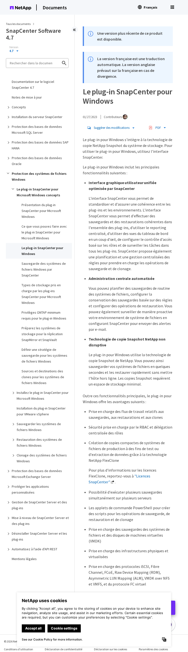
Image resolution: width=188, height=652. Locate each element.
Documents (55, 7)
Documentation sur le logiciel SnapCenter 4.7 (33, 84)
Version (13, 47)
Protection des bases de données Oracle (37, 161)
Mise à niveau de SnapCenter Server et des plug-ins (40, 521)
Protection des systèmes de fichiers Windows (39, 176)
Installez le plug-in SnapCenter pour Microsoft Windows (43, 395)
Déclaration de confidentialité (63, 649)
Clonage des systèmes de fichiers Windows (42, 458)
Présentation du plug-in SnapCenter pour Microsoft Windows (41, 211)
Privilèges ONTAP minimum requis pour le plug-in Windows (44, 315)
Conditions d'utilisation (18, 649)
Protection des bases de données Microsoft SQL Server (37, 129)
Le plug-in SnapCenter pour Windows (42, 251)
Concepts (19, 107)
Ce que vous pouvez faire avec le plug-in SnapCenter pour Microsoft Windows (44, 232)
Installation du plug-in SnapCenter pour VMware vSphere (41, 411)
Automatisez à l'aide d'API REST (34, 549)
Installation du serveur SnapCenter (37, 117)
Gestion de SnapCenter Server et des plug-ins (39, 505)
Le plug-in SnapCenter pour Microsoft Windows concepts (38, 192)
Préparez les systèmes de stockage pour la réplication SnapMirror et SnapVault (42, 334)
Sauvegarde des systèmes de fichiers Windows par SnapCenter (44, 269)
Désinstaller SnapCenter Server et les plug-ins (39, 536)
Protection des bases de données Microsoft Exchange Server (37, 474)
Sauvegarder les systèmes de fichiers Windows (39, 427)
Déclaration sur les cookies (110, 649)
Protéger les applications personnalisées (30, 489)
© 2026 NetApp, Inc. (16, 641)
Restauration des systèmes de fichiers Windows (39, 442)
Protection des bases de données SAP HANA (40, 145)
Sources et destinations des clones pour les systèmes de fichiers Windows (43, 377)
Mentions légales (24, 559)
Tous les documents (18, 24)
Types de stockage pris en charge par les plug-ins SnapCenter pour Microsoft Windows (41, 294)
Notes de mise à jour (27, 97)
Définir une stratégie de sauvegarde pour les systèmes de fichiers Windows (44, 355)
